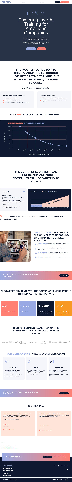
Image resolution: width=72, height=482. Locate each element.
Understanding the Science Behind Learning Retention (10, 448)
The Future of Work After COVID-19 (7, 446)
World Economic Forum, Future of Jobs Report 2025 (10, 445)
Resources (61, 465)
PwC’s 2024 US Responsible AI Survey (8, 447)
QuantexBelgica (9, 472)
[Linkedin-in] (67, 469)
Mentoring (23, 2)
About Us (42, 2)
